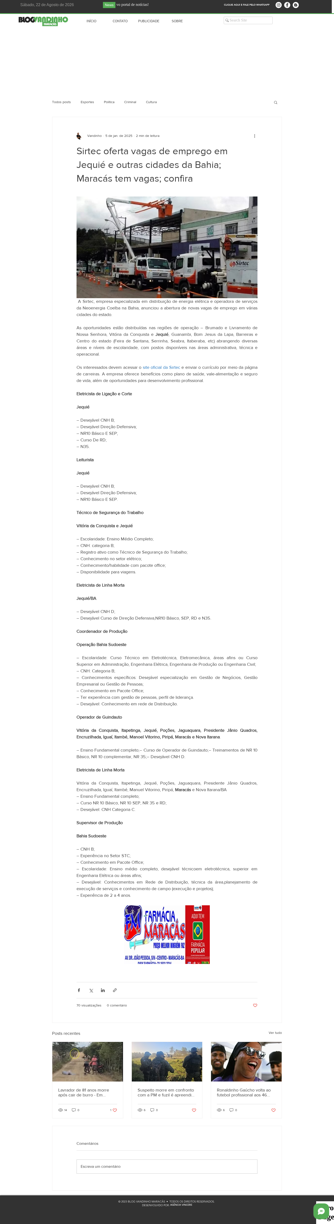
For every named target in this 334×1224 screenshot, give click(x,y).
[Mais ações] (254, 136)
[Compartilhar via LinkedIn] (102, 990)
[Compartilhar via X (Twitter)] (91, 990)
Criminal (130, 102)
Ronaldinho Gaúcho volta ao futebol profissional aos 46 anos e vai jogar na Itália (244, 1092)
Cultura (151, 102)
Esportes (87, 102)
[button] (275, 102)
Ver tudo (275, 1033)
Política (109, 102)
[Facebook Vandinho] (287, 5)
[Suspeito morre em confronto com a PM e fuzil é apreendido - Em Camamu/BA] (167, 1062)
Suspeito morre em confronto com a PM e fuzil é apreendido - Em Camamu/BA (167, 1092)
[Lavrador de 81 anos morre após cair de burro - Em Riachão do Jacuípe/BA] (87, 1062)
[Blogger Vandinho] (296, 5)
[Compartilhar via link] (114, 990)
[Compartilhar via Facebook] (79, 990)
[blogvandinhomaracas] (279, 5)
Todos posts (61, 102)
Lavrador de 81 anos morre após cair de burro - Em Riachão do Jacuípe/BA (83, 1092)
